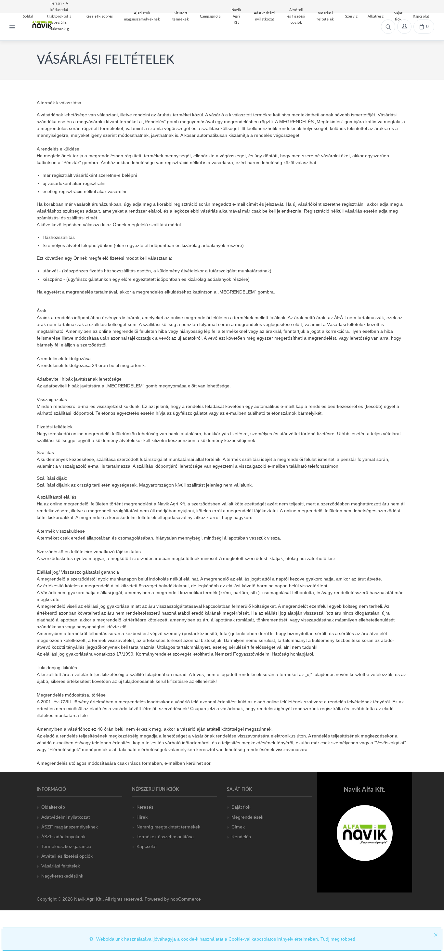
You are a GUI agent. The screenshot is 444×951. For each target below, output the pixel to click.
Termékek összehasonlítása (165, 836)
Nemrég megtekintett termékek (168, 826)
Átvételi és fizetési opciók (67, 856)
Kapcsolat (147, 846)
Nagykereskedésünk (62, 876)
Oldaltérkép (53, 807)
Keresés (145, 807)
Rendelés (241, 836)
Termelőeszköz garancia (66, 846)
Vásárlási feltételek (60, 865)
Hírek (142, 817)
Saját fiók (240, 807)
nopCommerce (185, 899)
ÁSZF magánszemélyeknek (69, 826)
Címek (238, 826)
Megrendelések (247, 817)
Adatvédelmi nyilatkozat (65, 817)
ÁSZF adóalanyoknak (63, 836)
